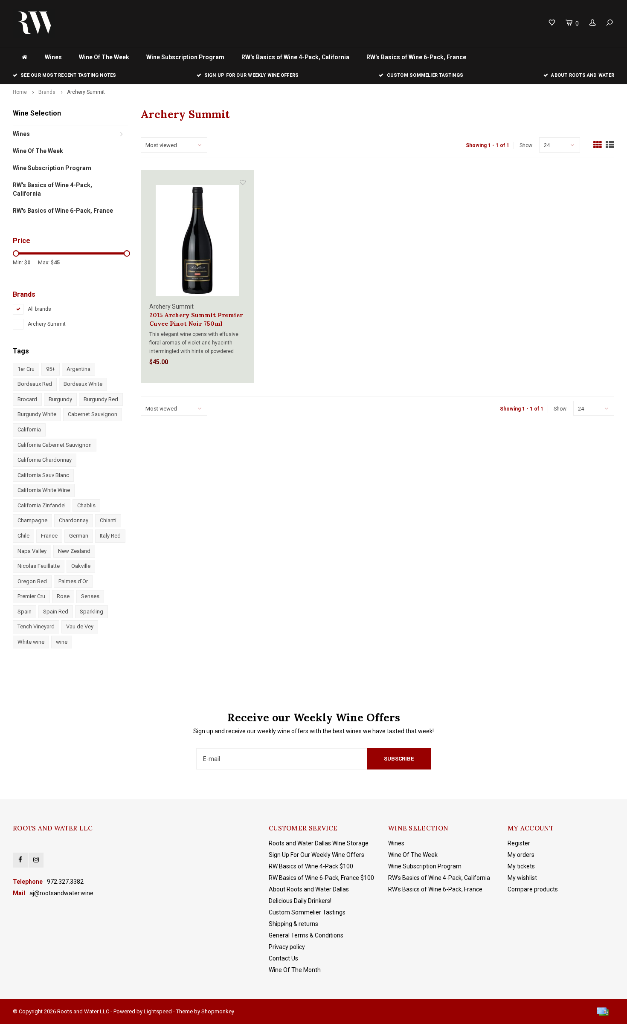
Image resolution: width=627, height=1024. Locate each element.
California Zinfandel (41, 505)
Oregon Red (32, 581)
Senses (90, 596)
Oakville (80, 566)
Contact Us (283, 958)
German (78, 535)
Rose (63, 596)
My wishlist (522, 877)
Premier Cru (31, 596)
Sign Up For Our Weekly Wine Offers (316, 854)
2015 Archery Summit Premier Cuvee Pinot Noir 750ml (196, 319)
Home (20, 92)
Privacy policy (287, 946)
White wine (30, 642)
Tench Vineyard (36, 626)
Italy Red (110, 535)
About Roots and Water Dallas (309, 889)
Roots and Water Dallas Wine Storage (319, 843)
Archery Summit (86, 92)
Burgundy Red (101, 399)
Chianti (108, 520)
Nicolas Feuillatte (38, 566)
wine (61, 642)
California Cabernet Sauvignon (54, 445)
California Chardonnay (44, 460)
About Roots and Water (582, 75)
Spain (24, 611)
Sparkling (91, 611)
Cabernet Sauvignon (92, 414)
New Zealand (74, 551)
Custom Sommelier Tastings (425, 75)
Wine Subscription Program (185, 57)
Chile (23, 535)
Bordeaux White (83, 384)
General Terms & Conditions (306, 935)
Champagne (32, 520)
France (49, 535)
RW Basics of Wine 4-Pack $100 (311, 866)
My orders (521, 854)
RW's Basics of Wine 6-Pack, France (416, 57)
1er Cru (26, 369)
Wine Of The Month (295, 969)
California (29, 429)
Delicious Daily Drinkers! (300, 900)
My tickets (521, 866)
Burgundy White (36, 414)
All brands (39, 309)
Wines (53, 57)
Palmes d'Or (73, 581)
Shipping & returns (293, 923)
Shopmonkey (217, 1011)
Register (519, 843)
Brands (46, 92)
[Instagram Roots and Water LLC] (36, 860)
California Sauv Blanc (43, 475)
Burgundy (60, 399)
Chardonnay (73, 520)
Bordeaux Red (34, 384)
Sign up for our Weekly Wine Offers (251, 75)
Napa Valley (31, 551)
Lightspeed (158, 1011)
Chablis (86, 505)
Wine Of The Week (104, 57)
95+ (50, 369)
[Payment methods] (602, 1011)
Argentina (78, 369)
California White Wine (43, 490)
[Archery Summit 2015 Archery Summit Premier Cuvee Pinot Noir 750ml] (197, 240)
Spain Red (55, 611)
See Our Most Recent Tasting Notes (68, 75)
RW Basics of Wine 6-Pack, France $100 (321, 877)
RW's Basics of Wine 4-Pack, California (295, 57)
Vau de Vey (79, 626)
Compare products (533, 889)
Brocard (27, 399)
